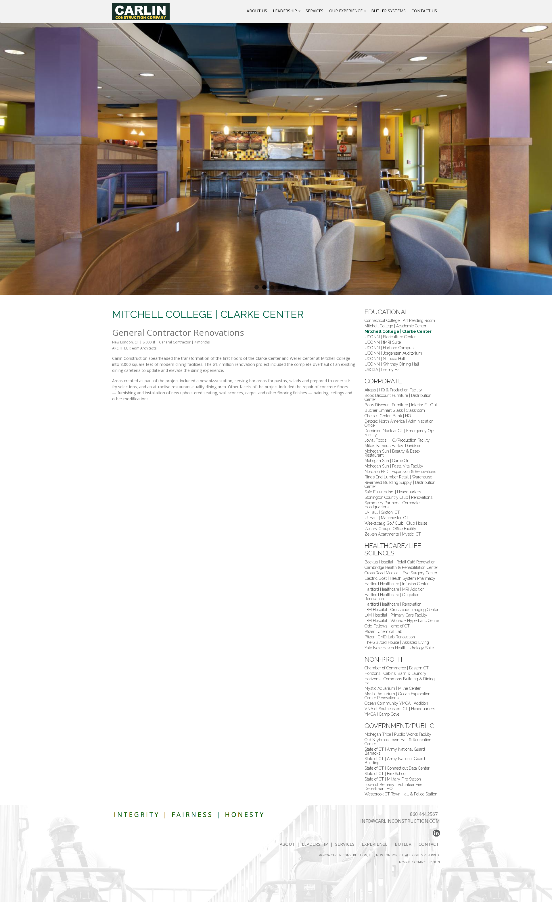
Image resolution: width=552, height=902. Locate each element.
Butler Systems (388, 10)
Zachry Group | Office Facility (390, 529)
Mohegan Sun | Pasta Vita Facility (394, 466)
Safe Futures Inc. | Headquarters (393, 492)
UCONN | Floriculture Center (390, 337)
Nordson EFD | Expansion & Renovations (400, 472)
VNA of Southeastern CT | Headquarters (400, 709)
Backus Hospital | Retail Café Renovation (400, 562)
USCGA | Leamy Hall (383, 370)
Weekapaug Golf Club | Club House (396, 523)
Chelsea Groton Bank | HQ (388, 416)
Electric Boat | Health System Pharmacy (400, 578)
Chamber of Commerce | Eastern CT (397, 668)
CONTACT (429, 844)
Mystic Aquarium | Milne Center (393, 688)
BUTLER (403, 844)
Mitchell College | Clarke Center (398, 331)
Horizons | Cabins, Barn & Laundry (395, 673)
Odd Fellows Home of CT (387, 626)
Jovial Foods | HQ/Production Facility (397, 440)
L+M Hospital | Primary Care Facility (396, 615)
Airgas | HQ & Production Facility (393, 390)
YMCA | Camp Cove (382, 714)
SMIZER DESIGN (428, 861)
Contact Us (424, 10)
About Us (257, 10)
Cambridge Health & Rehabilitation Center (401, 567)
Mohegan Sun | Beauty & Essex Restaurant (392, 453)
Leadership (285, 10)
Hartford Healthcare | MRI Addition (395, 589)
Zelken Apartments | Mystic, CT (393, 534)
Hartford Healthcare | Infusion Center (397, 584)
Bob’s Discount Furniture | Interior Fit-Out (401, 405)
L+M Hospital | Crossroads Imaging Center (401, 610)
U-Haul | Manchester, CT (387, 518)
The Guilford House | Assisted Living (397, 642)
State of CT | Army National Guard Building (395, 761)
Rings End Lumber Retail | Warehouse (398, 477)
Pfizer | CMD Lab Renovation (390, 637)
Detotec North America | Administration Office (399, 423)
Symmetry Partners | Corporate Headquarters (392, 505)
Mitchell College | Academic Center (395, 326)
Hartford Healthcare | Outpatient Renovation (393, 597)
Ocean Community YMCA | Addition (396, 703)
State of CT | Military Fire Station (393, 779)
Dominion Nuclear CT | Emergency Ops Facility (400, 433)
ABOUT (287, 844)
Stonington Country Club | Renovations (398, 497)
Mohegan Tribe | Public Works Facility (398, 734)
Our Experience (346, 10)
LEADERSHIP (315, 844)
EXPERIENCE (375, 844)
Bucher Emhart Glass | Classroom (395, 410)
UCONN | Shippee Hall (385, 359)
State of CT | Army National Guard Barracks (395, 751)
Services (314, 10)
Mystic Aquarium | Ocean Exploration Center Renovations (397, 696)
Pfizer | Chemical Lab (383, 631)
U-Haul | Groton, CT (382, 512)
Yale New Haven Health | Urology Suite (399, 648)
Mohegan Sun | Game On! (387, 461)
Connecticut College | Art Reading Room (400, 320)
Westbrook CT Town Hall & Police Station (401, 794)
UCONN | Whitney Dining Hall (392, 364)
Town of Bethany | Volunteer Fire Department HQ (393, 787)
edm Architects (144, 348)
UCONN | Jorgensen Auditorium (393, 353)
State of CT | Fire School (386, 774)
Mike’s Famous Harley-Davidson (393, 446)
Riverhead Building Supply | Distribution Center (400, 484)
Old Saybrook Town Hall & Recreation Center (398, 742)
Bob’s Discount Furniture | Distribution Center (398, 397)
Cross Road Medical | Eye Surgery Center (401, 573)
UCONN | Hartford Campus (389, 348)
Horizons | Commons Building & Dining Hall (400, 681)
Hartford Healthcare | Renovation (393, 604)
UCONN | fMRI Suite (383, 342)
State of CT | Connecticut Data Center (397, 768)
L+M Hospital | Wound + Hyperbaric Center (402, 621)
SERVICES (344, 844)
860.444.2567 (424, 814)
